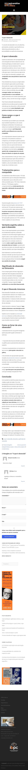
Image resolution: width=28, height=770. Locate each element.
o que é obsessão (7, 439)
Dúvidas (3, 700)
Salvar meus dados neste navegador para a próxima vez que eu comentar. (13, 531)
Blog (2, 708)
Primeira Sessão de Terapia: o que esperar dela (14, 635)
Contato (3, 712)
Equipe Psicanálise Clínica (16, 39)
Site (3, 521)
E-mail (4, 514)
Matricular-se (4, 697)
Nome (4, 507)
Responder (23, 465)
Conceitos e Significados (12, 41)
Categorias (3, 710)
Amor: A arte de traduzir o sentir (10, 632)
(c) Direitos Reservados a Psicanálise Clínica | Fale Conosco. (13, 766)
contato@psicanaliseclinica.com (6, 737)
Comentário (5, 495)
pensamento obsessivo (14, 358)
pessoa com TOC (17, 203)
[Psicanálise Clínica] (14, 4)
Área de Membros (5, 705)
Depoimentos (4, 702)
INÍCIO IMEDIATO (6, 556)
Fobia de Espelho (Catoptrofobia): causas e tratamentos (8, 447)
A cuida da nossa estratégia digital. (12, 763)
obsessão (15, 439)
